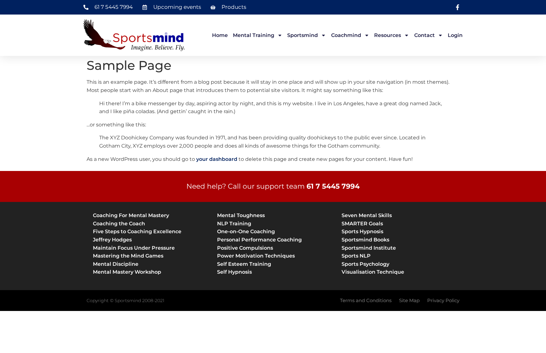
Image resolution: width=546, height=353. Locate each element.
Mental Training (253, 35)
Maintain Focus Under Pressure (134, 248)
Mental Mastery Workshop (127, 272)
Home (220, 35)
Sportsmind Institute (369, 248)
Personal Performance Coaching (259, 240)
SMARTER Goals (362, 224)
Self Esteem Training (244, 264)
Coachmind (346, 35)
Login (455, 35)
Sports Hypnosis (362, 231)
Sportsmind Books (365, 240)
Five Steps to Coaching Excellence (137, 231)
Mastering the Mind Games (128, 256)
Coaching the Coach (119, 224)
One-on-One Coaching (246, 231)
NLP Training (234, 224)
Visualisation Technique (373, 272)
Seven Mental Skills (367, 215)
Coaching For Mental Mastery (131, 215)
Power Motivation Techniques (256, 256)
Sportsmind (302, 35)
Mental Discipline (115, 264)
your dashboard (216, 159)
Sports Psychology (365, 264)
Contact (424, 35)
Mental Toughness (241, 215)
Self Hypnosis (234, 272)
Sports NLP (356, 256)
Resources (387, 35)
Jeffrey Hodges (112, 240)
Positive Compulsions (245, 248)
